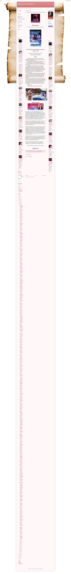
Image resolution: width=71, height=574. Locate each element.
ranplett (37, 568)
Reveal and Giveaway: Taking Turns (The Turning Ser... (21, 504)
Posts (19, 179)
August (20, 544)
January (21, 553)
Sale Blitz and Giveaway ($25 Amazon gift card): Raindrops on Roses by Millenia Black (21, 54)
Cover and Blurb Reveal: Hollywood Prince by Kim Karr (21, 326)
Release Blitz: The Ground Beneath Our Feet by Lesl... (21, 476)
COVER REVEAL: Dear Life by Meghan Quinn (21, 382)
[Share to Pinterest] (41, 150)
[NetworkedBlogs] (50, 25)
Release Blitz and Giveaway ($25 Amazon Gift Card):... (20, 228)
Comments (20, 181)
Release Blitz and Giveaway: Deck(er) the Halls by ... (21, 524)
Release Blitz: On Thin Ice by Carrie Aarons (21, 424)
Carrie (20, 562)
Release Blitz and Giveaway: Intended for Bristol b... (21, 444)
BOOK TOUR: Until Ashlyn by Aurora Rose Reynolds (21, 211)
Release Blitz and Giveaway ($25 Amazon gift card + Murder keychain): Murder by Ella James (21, 159)
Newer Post (27, 175)
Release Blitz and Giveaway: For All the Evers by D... (21, 300)
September (21, 542)
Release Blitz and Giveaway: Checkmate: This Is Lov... (21, 352)
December (21, 203)
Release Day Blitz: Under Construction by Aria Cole (21, 207)
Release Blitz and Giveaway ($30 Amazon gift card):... (21, 453)
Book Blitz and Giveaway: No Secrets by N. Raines (21, 520)
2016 (19, 202)
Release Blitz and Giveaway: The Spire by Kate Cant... (21, 361)
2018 (19, 200)
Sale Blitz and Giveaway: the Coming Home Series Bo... (21, 296)
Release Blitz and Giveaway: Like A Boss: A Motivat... (21, 390)
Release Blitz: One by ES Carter (21, 517)
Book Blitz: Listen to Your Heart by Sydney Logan (21, 264)
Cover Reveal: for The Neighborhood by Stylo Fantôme (21, 280)
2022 (19, 196)
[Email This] (38, 150)
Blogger (42, 568)
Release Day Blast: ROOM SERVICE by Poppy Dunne (20, 436)
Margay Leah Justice (26, 4)
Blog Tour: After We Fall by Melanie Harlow (20, 470)
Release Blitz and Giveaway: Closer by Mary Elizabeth (21, 461)
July (20, 545)
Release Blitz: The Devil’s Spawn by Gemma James (21, 224)
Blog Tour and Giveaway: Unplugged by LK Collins (21, 496)
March (20, 550)
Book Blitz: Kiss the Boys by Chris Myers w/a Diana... (21, 413)
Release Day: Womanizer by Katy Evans (21, 480)
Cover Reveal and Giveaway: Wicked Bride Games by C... (21, 370)
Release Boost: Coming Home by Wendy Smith (21, 428)
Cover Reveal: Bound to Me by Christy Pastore (21, 409)
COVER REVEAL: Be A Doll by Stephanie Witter (21, 305)
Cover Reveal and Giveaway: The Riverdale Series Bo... (21, 338)
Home (18, 8)
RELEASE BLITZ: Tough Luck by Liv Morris (21, 400)
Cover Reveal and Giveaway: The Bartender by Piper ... (21, 405)
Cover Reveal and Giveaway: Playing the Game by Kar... (21, 276)
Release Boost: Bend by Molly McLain (21, 493)
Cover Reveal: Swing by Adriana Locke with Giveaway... (21, 318)
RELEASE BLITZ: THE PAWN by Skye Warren (21, 457)
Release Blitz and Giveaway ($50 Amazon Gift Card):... (20, 245)
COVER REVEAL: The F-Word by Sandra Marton (21, 233)
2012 (19, 557)
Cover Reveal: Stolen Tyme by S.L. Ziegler (21, 379)
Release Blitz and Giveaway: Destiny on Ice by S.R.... (21, 533)
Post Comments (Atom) (31, 176)
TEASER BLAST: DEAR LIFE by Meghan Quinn (20, 448)
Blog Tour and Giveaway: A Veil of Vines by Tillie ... (21, 500)
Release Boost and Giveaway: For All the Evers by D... (21, 250)
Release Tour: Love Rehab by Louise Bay (21, 431)
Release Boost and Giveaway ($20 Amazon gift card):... (21, 292)
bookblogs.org (19, 184)
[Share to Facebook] (40, 150)
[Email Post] (36, 150)
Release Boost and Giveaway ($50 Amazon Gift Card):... (21, 219)
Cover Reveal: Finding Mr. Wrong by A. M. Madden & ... (21, 331)
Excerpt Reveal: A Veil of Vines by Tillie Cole (21, 396)
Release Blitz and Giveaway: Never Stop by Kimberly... (21, 375)
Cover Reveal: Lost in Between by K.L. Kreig (21, 334)
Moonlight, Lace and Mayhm (21, 190)
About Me (21, 8)
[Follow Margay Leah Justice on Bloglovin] (21, 19)
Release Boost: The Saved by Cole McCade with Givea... (21, 255)
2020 (19, 198)
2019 (19, 199)
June (20, 546)
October (21, 541)
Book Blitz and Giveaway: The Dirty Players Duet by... (21, 284)
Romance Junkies (21, 191)
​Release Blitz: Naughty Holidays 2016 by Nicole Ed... (21, 537)
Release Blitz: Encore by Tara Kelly (21, 473)
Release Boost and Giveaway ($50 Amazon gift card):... (21, 314)
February (21, 551)
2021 (19, 197)
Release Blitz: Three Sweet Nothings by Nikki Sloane (21, 365)
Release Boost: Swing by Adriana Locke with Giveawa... (21, 237)
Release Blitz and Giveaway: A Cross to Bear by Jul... (21, 259)
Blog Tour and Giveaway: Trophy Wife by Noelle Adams (21, 489)
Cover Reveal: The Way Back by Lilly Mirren (21, 241)
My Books (26, 8)
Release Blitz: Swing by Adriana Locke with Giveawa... (21, 287)
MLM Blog (30, 8)
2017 (19, 201)
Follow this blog (50, 26)
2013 (19, 556)
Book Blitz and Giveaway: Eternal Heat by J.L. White (21, 65)
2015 (19, 554)
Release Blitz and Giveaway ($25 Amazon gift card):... (21, 417)
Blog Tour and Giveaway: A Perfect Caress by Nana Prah (21, 421)
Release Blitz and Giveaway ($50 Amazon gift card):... (21, 356)
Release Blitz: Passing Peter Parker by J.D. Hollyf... (21, 322)
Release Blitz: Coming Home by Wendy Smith (21, 529)
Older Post (44, 175)
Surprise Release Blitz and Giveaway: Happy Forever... (21, 347)
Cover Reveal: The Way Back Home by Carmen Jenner (21, 271)
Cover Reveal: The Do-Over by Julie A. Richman (21, 215)
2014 (19, 555)
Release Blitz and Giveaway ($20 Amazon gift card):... (21, 343)
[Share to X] (39, 150)
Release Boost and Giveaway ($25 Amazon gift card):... (21, 309)
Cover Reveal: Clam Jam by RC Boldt (21, 393)
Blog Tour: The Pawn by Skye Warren (20, 386)
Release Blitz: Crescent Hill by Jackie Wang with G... (21, 267)
